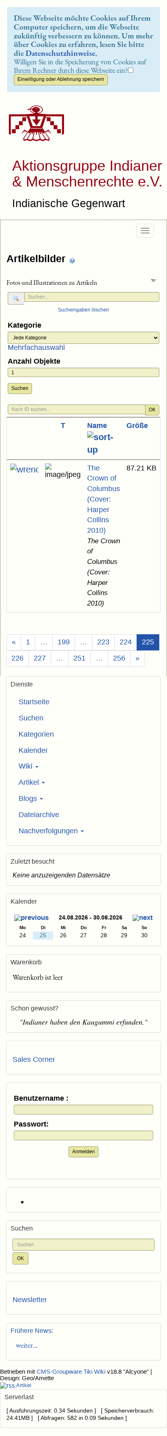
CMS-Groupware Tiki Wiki (71, 1371)
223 (103, 642)
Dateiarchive (39, 815)
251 (79, 658)
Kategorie (24, 325)
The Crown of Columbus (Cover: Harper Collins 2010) (103, 499)
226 (17, 658)
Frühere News (31, 1330)
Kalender (33, 750)
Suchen (19, 388)
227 (40, 658)
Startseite (34, 702)
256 (119, 658)
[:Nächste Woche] (142, 918)
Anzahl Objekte (34, 361)
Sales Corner (34, 1059)
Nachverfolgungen (49, 831)
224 (126, 642)
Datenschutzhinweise (60, 53)
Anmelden (83, 1151)
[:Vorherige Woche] (31, 918)
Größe (137, 425)
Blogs (29, 798)
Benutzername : (41, 1098)
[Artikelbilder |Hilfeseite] (72, 259)
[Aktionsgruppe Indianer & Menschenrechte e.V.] (33, 123)
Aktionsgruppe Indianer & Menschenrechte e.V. (87, 173)
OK (152, 410)
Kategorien (36, 734)
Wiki (26, 766)
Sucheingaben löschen (83, 310)
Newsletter (30, 1300)
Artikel (30, 782)
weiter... (25, 1345)
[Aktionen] (24, 470)
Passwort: (31, 1124)
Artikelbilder (37, 258)
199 (64, 642)
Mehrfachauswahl (36, 347)
